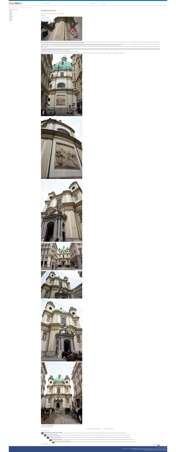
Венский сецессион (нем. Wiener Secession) (93, 428)
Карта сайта (141, 448)
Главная (10, 7)
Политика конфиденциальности (134, 448)
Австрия (13, 7)
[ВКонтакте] (157, 445)
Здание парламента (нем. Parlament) (52, 434)
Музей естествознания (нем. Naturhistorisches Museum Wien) (53, 432)
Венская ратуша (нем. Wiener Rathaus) (55, 436)
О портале (127, 448)
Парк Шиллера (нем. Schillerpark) (108, 428)
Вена (16, 7)
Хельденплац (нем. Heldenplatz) (57, 438)
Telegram (165, 447)
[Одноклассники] (159, 445)
